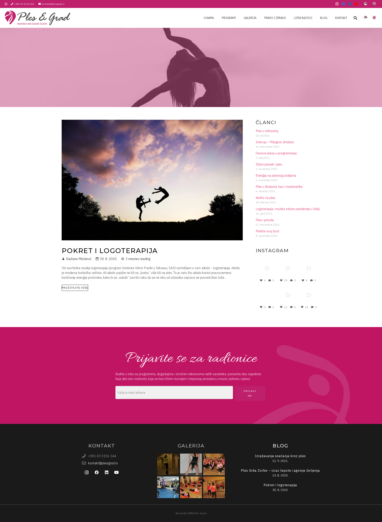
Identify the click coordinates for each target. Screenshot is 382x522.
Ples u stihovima (267, 131)
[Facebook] (343, 4)
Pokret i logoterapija (110, 250)
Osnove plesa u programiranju (276, 153)
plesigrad (267, 260)
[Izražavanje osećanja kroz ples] (280, 458)
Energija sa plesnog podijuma (276, 175)
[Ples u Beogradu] (214, 464)
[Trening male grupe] (168, 487)
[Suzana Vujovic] (191, 464)
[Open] (267, 268)
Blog (280, 446)
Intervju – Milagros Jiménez (275, 142)
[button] (355, 18)
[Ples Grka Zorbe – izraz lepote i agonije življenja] (280, 473)
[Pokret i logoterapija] (152, 122)
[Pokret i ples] (214, 487)
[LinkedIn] (350, 4)
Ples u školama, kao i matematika (279, 187)
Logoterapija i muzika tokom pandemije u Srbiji (288, 209)
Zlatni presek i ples (269, 164)
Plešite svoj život (267, 231)
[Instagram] (337, 4)
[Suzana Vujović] (168, 464)
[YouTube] (356, 4)
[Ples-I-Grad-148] (37, 18)
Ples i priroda (265, 220)
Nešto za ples (265, 198)
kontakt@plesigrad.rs (103, 463)
